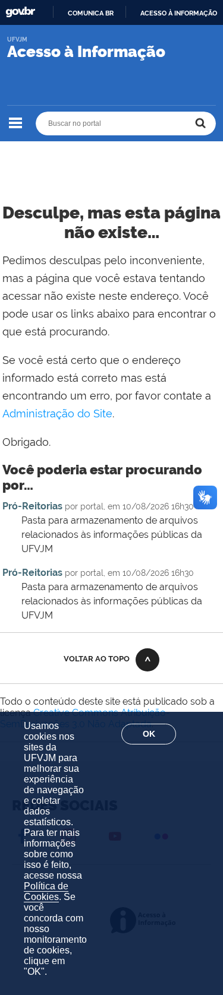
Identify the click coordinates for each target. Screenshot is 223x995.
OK (149, 734)
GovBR (20, 12)
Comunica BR (91, 13)
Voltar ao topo (97, 658)
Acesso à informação (178, 13)
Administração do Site (57, 413)
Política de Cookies (46, 891)
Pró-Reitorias (32, 506)
